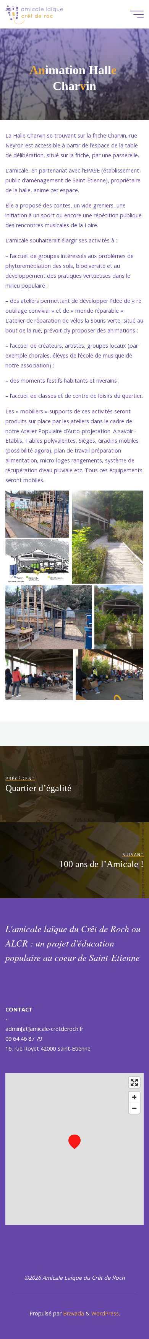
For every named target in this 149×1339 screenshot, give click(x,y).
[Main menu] (137, 14)
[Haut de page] (119, 1309)
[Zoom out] (134, 1108)
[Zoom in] (134, 1097)
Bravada (73, 1313)
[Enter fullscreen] (134, 1082)
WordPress (105, 1313)
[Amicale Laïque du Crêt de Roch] (34, 14)
